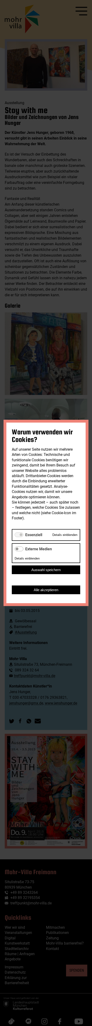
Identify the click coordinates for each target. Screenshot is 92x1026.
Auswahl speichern (46, 570)
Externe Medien (38, 549)
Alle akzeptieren (46, 590)
